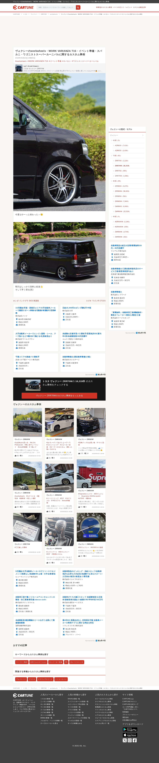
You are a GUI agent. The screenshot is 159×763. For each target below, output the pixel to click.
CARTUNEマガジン (129, 701)
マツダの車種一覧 (46, 707)
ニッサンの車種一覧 (47, 701)
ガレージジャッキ (76, 662)
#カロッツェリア (52, 445)
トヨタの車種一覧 (46, 699)
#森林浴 (22, 498)
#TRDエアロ (55, 500)
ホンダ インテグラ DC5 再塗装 (26, 301)
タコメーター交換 (55, 662)
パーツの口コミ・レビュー (122, 7)
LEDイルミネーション (38, 662)
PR (66, 662)
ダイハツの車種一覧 (47, 715)
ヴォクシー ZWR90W (54, 439)
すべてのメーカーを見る (49, 723)
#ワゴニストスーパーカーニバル (85, 61)
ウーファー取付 (21, 662)
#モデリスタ (30, 496)
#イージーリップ (52, 498)
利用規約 (125, 712)
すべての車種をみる (75, 723)
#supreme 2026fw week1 (91, 496)
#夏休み (88, 498)
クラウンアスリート (45, 679)
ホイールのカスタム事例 (104, 699)
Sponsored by (90, 374)
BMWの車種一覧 (46, 718)
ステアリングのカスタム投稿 (105, 720)
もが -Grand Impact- (31, 66)
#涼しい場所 (31, 498)
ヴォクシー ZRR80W (22, 439)
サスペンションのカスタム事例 (106, 704)
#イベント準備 (55, 61)
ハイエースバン (61, 679)
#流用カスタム (57, 554)
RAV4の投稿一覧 (74, 699)
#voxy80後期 (22, 447)
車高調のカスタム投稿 (103, 707)
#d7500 (81, 498)
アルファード (21, 679)
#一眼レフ (32, 447)
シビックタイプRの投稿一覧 (78, 704)
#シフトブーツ (51, 552)
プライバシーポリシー (130, 715)
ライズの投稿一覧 (74, 707)
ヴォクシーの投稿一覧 (76, 715)
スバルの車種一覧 (46, 710)
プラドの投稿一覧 (74, 710)
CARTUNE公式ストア (130, 704)
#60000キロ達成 (97, 547)
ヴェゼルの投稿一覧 (75, 720)
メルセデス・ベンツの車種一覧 (51, 720)
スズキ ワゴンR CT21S (96, 301)
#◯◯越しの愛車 (21, 547)
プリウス (32, 679)
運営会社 (125, 717)
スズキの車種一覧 (46, 712)
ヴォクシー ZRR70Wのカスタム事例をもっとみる (59, 396)
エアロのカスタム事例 (103, 715)
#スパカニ (66, 61)
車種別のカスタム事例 (104, 7)
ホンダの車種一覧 (46, 704)
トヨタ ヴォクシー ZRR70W (33, 69)
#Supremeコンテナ (85, 494)
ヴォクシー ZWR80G (86, 544)
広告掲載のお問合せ (129, 720)
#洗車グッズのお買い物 (86, 442)
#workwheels (21, 61)
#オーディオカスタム (57, 447)
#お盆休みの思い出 (21, 442)
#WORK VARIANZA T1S (38, 61)
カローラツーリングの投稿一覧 (79, 718)
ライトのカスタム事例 (103, 710)
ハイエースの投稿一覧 (76, 712)
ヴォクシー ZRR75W (22, 544)
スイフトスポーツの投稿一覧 (78, 701)
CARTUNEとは (128, 699)
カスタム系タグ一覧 (102, 723)
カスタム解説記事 (139, 7)
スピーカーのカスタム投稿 (104, 718)
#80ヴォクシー (83, 547)
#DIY (62, 498)
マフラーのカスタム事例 (104, 712)
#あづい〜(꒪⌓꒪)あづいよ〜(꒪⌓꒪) (58, 442)
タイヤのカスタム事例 (103, 701)
